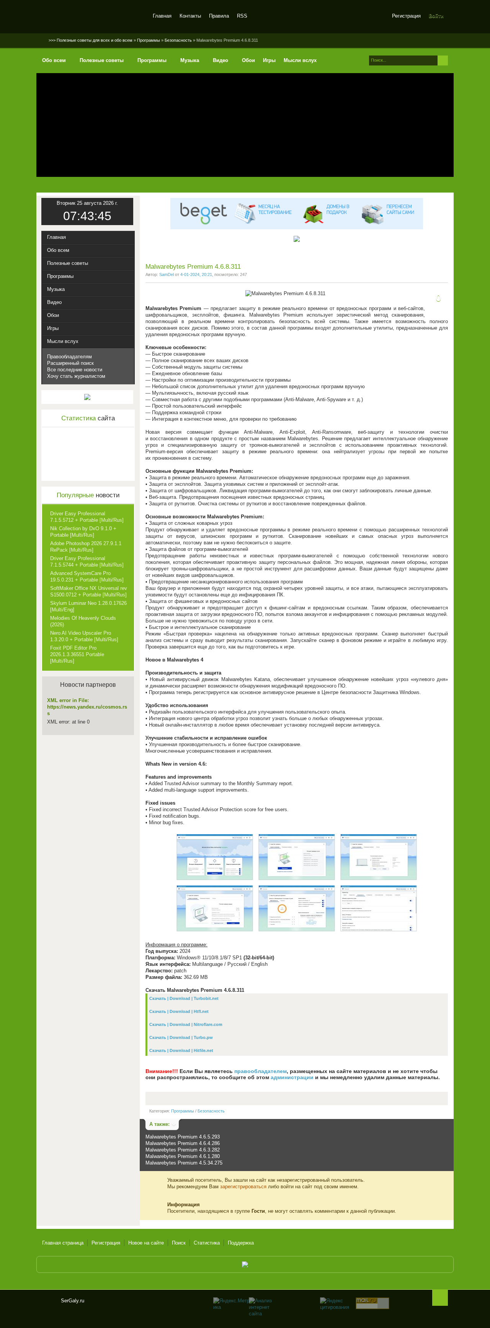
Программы (182, 1111)
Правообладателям (69, 356)
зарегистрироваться (243, 1186)
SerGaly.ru (48, 1303)
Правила (219, 16)
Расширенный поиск (70, 363)
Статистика (207, 1243)
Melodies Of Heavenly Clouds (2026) (83, 621)
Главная (162, 16)
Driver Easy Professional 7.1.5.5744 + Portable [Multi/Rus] (87, 561)
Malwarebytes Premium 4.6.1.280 (182, 1156)
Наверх (440, 1297)
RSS (242, 16)
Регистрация (406, 16)
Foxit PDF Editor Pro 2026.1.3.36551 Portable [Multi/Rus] (77, 654)
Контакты (190, 16)
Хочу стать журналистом (76, 376)
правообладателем (260, 1071)
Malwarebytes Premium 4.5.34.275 (183, 1163)
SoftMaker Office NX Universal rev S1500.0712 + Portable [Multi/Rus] (88, 591)
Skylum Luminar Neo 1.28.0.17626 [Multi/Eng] (88, 606)
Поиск (179, 1243)
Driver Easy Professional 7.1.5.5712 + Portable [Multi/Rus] (87, 517)
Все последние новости (74, 369)
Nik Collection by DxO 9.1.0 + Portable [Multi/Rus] (83, 532)
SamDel (166, 274)
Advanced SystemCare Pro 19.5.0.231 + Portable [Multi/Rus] (87, 576)
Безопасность (211, 1111)
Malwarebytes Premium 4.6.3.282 (182, 1150)
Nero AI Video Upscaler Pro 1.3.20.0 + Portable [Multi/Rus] (84, 636)
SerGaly (93, 17)
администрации (292, 1077)
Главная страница (62, 1243)
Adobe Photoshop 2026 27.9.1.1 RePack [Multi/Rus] (85, 547)
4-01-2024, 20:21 (196, 274)
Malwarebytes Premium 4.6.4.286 (182, 1143)
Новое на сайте (146, 1243)
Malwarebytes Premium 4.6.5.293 (182, 1137)
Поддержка (241, 1243)
